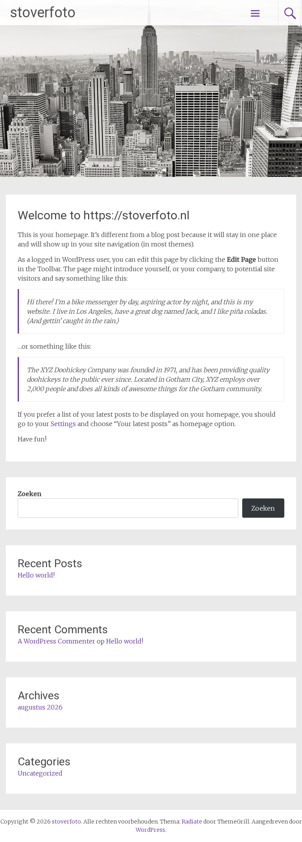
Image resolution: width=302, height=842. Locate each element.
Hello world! (36, 575)
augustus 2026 (40, 707)
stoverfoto (43, 12)
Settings (63, 424)
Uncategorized (40, 773)
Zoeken (29, 494)
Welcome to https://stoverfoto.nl (104, 215)
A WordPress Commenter (56, 641)
